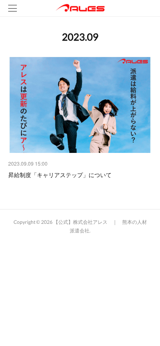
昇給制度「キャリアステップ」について (60, 175)
